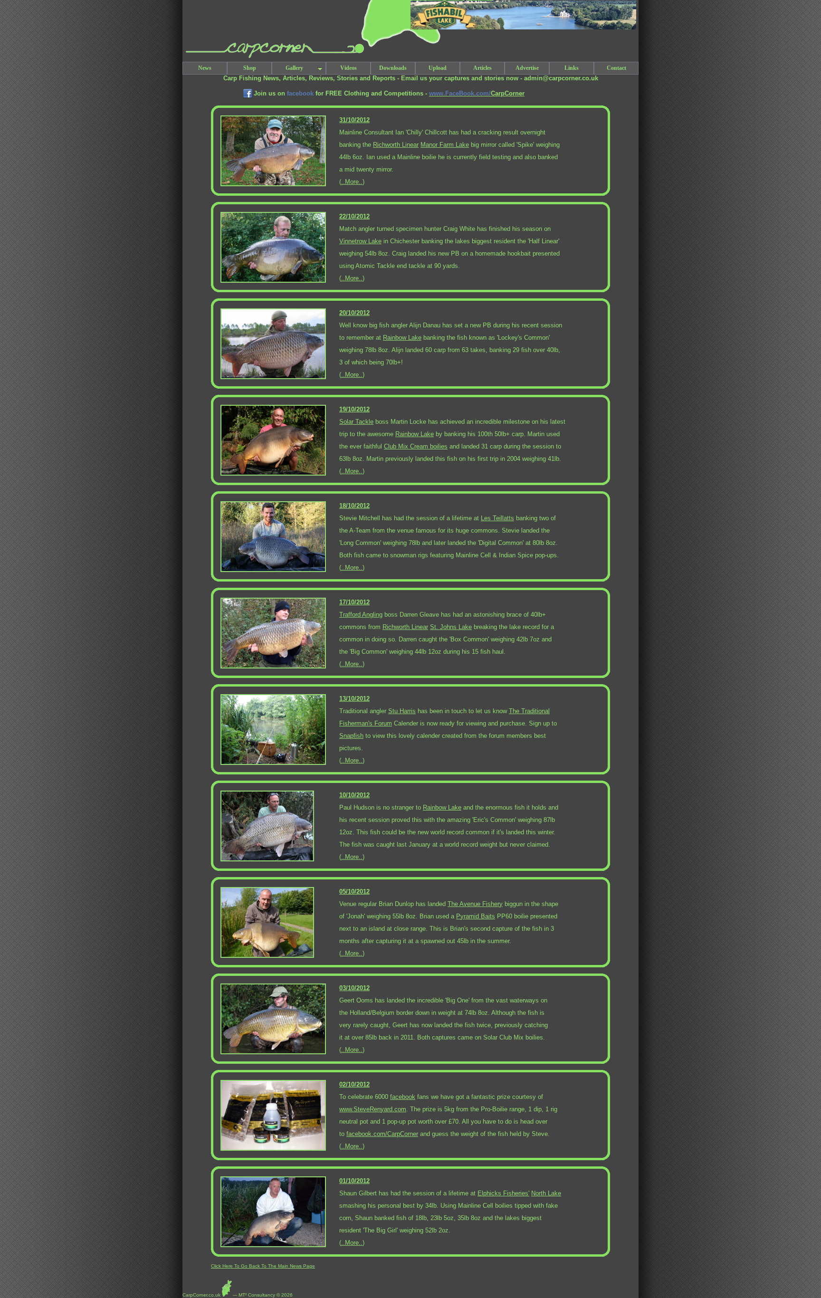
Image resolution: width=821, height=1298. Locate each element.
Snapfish (351, 735)
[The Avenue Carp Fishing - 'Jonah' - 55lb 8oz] (267, 956)
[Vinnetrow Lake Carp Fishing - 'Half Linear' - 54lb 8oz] (273, 281)
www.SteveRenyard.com (372, 1109)
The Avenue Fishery (475, 903)
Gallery (294, 68)
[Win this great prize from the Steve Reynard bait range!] (273, 1149)
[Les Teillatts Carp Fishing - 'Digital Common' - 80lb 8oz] (273, 570)
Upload (438, 68)
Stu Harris (402, 711)
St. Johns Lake (451, 626)
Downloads (393, 68)
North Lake (546, 1193)
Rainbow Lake (402, 337)
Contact (616, 68)
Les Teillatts (497, 518)
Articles (482, 68)
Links (571, 68)
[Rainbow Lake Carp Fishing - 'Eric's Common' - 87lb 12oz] (267, 859)
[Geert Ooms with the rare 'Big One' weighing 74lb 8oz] (273, 1052)
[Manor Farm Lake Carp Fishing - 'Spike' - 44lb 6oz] (273, 184)
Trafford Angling (360, 614)
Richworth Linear (396, 144)
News (204, 68)
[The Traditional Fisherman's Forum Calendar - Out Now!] (273, 763)
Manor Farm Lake (444, 144)
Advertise (527, 68)
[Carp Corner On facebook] (248, 97)
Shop (249, 68)
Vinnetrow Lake (360, 241)
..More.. (352, 181)
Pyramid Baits (475, 916)
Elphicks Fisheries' (503, 1193)
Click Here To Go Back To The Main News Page (263, 1266)
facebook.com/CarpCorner (382, 1133)
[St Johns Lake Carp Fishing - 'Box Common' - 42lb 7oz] (273, 666)
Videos (348, 68)
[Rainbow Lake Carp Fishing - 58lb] (273, 474)
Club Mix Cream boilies (416, 446)
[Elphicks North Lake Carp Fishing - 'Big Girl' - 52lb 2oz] (273, 1245)
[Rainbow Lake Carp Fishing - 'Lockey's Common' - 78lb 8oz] (273, 377)
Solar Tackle (356, 421)
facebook (402, 1096)
